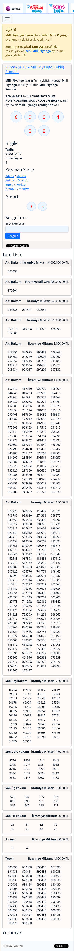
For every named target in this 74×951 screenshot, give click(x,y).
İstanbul (10, 189)
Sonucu (13, 8)
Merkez (21, 176)
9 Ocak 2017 (34, 69)
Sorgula (13, 236)
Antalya (10, 180)
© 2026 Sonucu (12, 946)
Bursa (9, 185)
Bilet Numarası (15, 224)
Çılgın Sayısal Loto (36, 8)
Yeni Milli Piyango (38, 51)
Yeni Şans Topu (58, 8)
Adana (9, 176)
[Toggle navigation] (7, 18)
